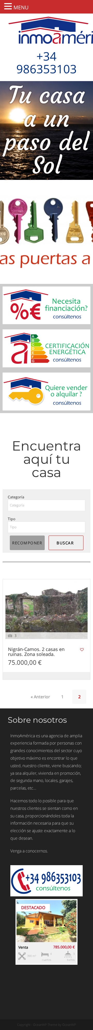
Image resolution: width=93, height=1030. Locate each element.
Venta (23, 947)
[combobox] (46, 505)
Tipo (11, 518)
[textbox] (46, 505)
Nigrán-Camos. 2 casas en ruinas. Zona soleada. (36, 652)
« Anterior (40, 697)
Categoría (16, 496)
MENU (21, 7)
